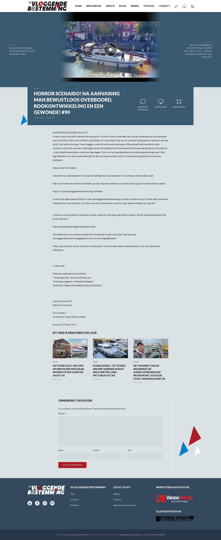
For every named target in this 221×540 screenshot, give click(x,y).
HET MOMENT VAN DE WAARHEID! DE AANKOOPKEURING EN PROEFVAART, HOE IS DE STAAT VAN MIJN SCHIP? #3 (149, 372)
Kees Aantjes (93, 6)
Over (72, 494)
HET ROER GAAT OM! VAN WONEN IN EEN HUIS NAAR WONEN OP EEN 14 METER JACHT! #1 (68, 370)
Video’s (110, 6)
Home (78, 6)
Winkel (135, 6)
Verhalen (74, 505)
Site (129, 450)
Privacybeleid (159, 535)
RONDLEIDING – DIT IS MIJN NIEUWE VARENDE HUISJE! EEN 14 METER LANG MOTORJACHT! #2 (109, 370)
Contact (164, 6)
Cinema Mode (179, 107)
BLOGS (122, 6)
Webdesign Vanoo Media (130, 535)
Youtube (74, 499)
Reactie (62, 413)
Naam (61, 450)
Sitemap (147, 535)
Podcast (149, 6)
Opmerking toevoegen (142, 108)
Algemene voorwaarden (124, 505)
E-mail (96, 450)
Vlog (36, 88)
